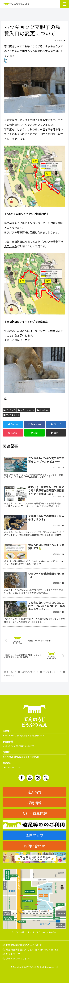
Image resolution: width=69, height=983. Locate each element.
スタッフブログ (27, 410)
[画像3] (34, 90)
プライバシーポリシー (18, 958)
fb (21, 777)
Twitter (46, 777)
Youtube (29, 777)
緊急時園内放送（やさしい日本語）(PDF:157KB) (32, 949)
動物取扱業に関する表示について (24, 945)
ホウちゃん (44, 410)
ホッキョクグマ (12, 414)
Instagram (37, 777)
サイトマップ (13, 954)
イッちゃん (10, 410)
